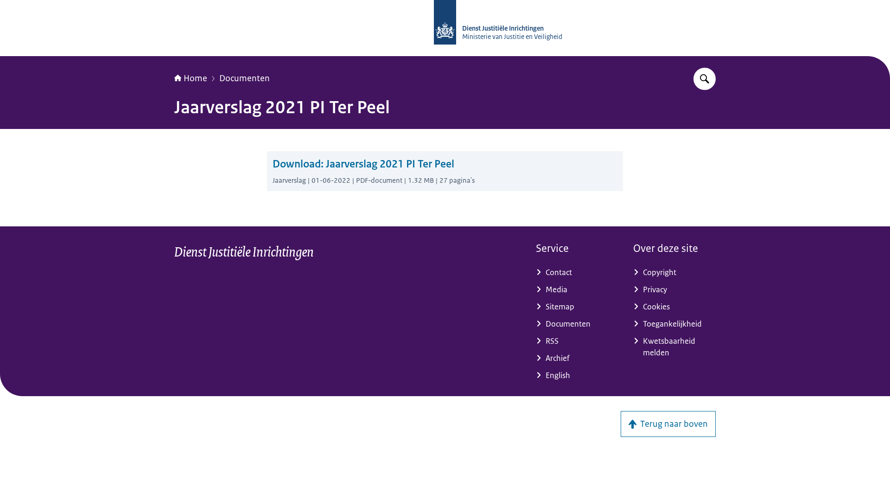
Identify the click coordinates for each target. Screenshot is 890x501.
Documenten (244, 78)
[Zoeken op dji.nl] (704, 79)
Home (195, 78)
